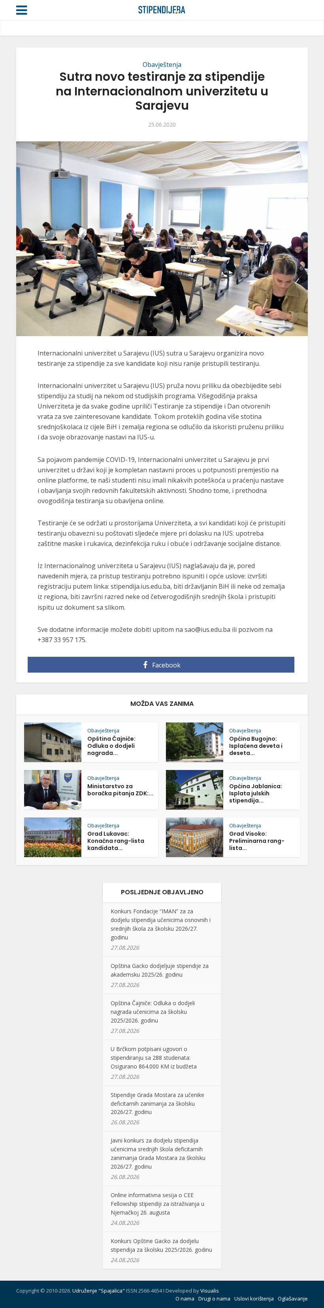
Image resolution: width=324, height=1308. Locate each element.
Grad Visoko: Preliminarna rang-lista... (256, 841)
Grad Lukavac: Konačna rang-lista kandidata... (115, 841)
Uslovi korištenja (254, 1298)
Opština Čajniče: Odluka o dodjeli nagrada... (111, 746)
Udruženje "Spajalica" (98, 1290)
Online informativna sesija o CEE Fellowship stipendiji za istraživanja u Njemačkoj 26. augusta (157, 1203)
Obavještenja (162, 64)
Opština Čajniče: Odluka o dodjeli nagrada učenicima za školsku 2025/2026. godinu (153, 1011)
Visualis (209, 1290)
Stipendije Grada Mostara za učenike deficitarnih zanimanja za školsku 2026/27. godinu (157, 1103)
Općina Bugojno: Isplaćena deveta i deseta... (256, 746)
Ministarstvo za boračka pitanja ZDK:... (120, 789)
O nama (184, 1298)
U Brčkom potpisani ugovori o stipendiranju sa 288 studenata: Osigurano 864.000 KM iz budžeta (154, 1057)
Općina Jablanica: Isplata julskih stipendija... (255, 793)
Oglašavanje (293, 1298)
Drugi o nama (214, 1298)
